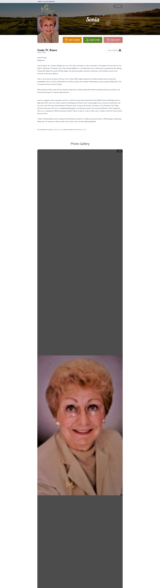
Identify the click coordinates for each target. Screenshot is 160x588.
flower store (82, 129)
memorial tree (57, 129)
